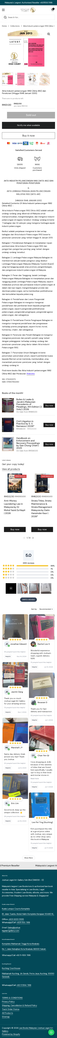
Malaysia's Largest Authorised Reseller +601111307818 (28, 3)
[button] (52, 10)
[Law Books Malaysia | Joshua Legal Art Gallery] (28, 10)
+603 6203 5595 (16, 919)
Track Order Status (10, 1009)
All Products (7, 1013)
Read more (35, 779)
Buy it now (28, 135)
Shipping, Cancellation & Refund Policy (19, 1005)
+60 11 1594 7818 (23, 985)
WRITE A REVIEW (28, 600)
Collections (15, 26)
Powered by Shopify (11, 1034)
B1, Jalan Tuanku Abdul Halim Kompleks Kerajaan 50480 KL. (28, 914)
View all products (11, 469)
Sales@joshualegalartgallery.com (11, 929)
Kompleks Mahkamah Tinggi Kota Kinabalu (20, 943)
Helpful (8, 656)
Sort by (34, 609)
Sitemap (6, 1016)
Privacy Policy (8, 1001)
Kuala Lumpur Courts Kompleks (16, 908)
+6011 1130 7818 (23, 922)
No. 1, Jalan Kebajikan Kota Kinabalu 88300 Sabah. (24, 949)
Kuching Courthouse (11, 968)
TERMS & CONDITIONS (12, 997)
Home (4, 26)
